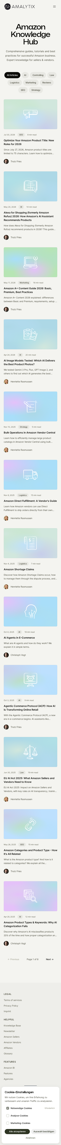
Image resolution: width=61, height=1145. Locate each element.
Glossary (8, 1053)
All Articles (12, 75)
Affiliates (8, 1048)
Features (8, 1073)
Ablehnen (30, 1137)
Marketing (31, 82)
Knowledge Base (12, 1025)
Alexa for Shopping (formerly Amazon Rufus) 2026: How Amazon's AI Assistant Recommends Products (28, 216)
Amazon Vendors (12, 1042)
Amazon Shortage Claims (19, 569)
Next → (49, 959)
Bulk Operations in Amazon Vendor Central (29, 432)
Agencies (8, 1079)
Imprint (7, 1011)
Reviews (46, 82)
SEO (23, 90)
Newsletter (9, 1031)
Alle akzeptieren (17, 1131)
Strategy (35, 90)
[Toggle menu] (54, 6)
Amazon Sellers (11, 1036)
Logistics (14, 82)
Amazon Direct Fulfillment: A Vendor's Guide (30, 500)
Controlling (38, 75)
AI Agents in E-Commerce (19, 637)
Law (52, 75)
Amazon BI (9, 1067)
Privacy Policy (11, 1005)
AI (25, 75)
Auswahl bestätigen (43, 1131)
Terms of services (13, 1000)
